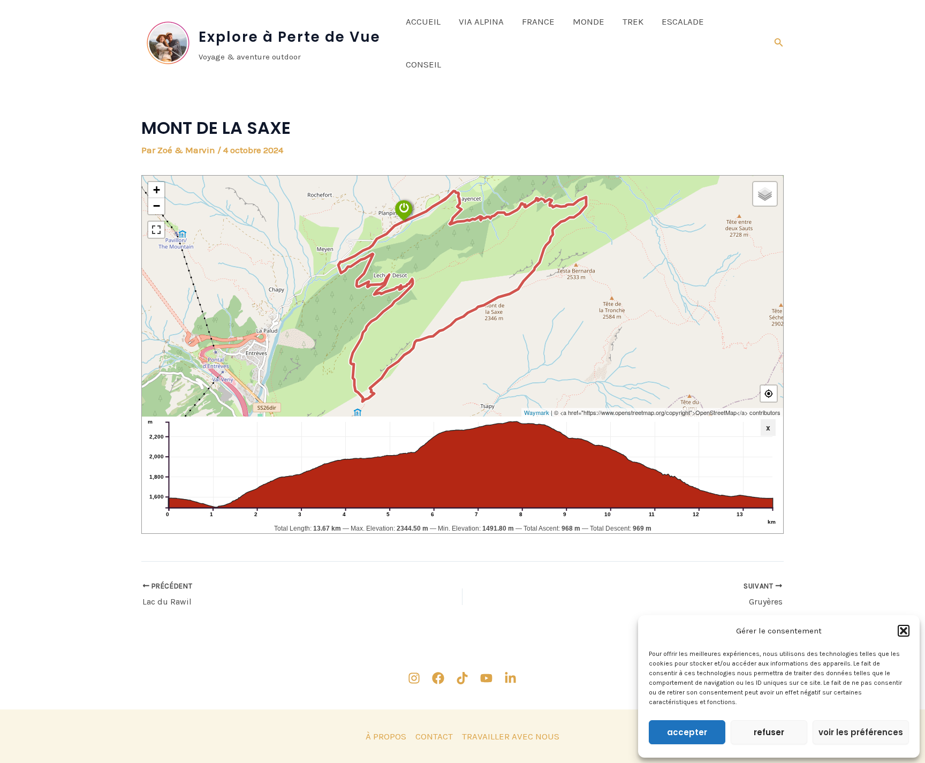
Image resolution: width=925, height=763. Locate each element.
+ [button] (156, 190)
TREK (633, 21)
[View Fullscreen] (156, 230)
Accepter (687, 732)
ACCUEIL (423, 21)
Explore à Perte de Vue (290, 37)
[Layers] (765, 194)
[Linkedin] (510, 678)
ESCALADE (683, 21)
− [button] (156, 206)
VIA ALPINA (481, 21)
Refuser (769, 732)
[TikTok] (462, 678)
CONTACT (434, 736)
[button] (903, 630)
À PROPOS (386, 736)
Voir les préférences (860, 732)
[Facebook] (438, 678)
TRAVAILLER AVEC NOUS (510, 736)
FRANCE (538, 21)
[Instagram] (414, 678)
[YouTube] (486, 678)
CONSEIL (423, 64)
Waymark (536, 412)
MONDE (588, 21)
